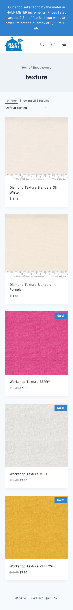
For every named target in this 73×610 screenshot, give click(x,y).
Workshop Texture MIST (29, 474)
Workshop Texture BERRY (30, 382)
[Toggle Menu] (64, 44)
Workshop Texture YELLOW (32, 566)
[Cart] (52, 44)
